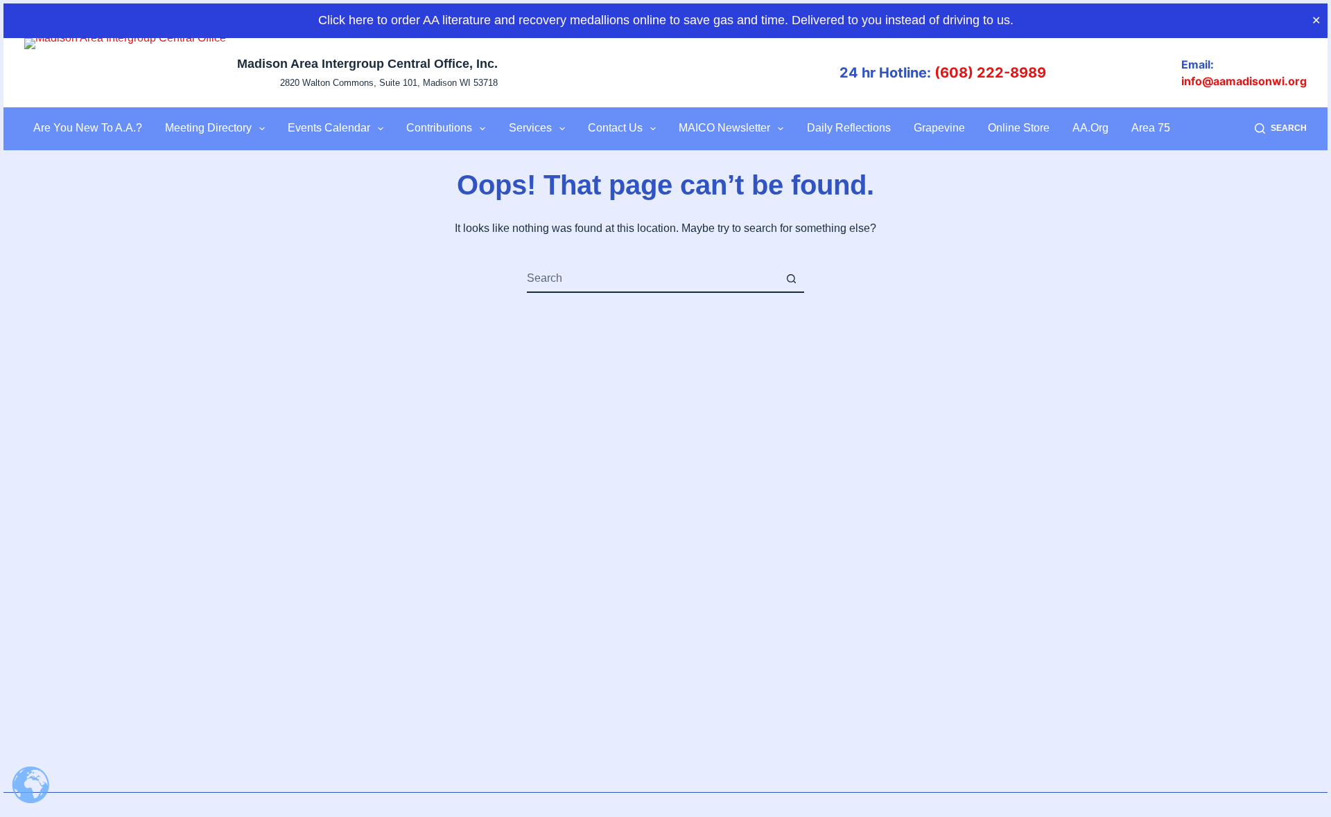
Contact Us (615, 128)
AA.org (1090, 128)
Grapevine (939, 128)
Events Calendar (329, 128)
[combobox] (652, 278)
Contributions (439, 128)
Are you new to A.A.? (87, 128)
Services (530, 128)
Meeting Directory (208, 128)
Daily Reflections (849, 128)
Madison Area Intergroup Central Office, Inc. (367, 64)
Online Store (1019, 128)
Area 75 (1150, 128)
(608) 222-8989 (990, 72)
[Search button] (791, 278)
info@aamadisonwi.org (1244, 81)
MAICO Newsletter (724, 128)
